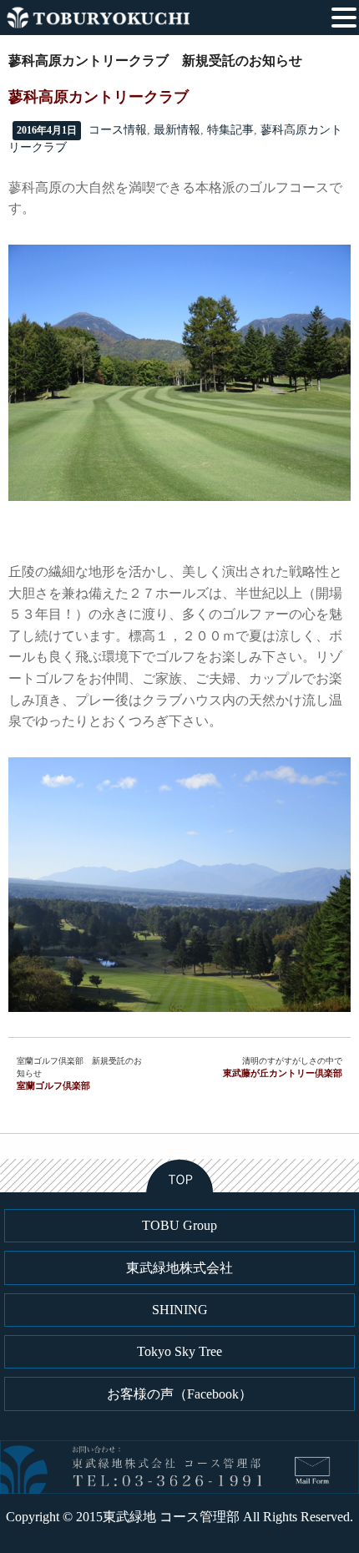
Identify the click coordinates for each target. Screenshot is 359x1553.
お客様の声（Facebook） (179, 1394)
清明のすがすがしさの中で (282, 1067)
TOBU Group (179, 1225)
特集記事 (230, 130)
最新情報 (177, 130)
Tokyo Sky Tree (179, 1351)
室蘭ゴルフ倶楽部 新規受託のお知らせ (79, 1073)
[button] (343, 16)
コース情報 (117, 130)
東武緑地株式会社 (179, 1268)
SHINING (180, 1310)
